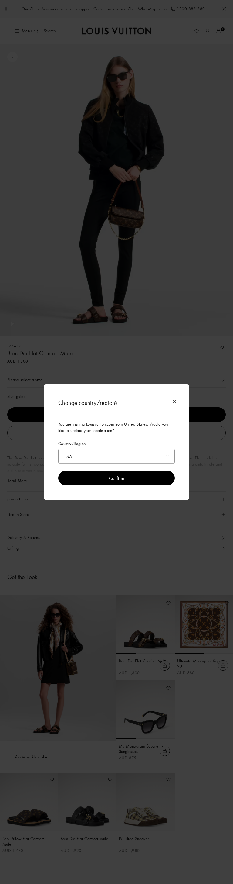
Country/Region (72, 443)
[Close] (174, 401)
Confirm (116, 478)
